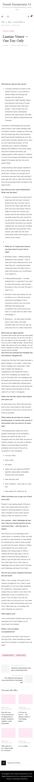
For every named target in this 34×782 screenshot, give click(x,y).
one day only (20, 655)
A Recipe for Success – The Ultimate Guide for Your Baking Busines (24, 717)
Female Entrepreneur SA (17, 4)
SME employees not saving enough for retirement (7, 748)
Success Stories (8, 31)
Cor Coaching (22, 746)
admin (6, 45)
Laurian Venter (8, 655)
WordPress (24, 779)
